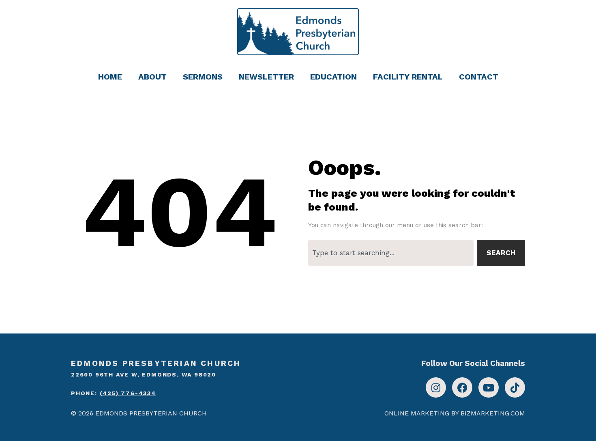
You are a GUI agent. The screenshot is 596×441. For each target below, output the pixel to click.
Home (110, 77)
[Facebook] (462, 387)
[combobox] (391, 253)
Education (333, 77)
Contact (478, 77)
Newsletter (266, 77)
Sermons (203, 77)
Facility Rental (408, 77)
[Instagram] (436, 387)
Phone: (113, 393)
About (152, 77)
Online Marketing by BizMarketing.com (454, 413)
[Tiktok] (515, 387)
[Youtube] (488, 387)
